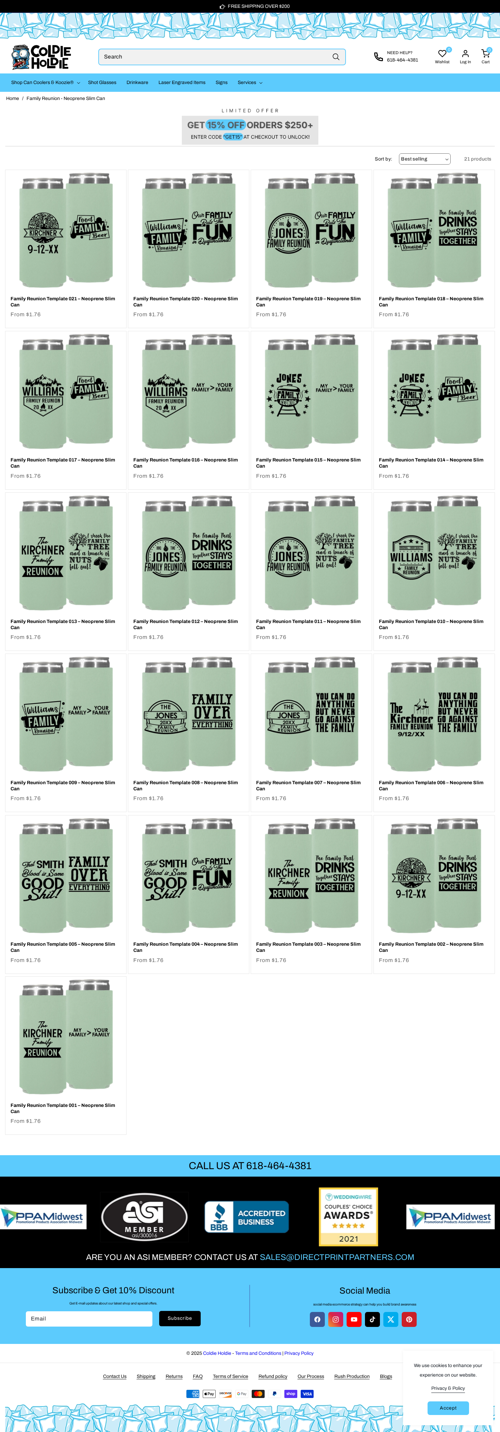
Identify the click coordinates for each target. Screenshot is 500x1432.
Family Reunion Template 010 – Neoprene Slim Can (431, 624)
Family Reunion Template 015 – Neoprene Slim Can (308, 463)
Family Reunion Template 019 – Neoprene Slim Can (308, 301)
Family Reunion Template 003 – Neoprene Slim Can (308, 947)
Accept (448, 1408)
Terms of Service (230, 1376)
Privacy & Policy (448, 1388)
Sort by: (383, 159)
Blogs (386, 1376)
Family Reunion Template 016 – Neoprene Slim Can (185, 463)
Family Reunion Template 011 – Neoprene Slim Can (308, 624)
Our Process (311, 1376)
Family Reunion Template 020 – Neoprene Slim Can (185, 301)
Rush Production (352, 1376)
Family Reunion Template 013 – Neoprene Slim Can (63, 624)
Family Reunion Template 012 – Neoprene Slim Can (185, 624)
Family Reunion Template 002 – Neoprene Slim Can (431, 947)
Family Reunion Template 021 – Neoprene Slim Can (63, 301)
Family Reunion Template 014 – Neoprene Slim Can (431, 463)
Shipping (146, 1376)
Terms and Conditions (258, 1353)
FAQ (198, 1376)
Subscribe (180, 1318)
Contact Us (115, 1376)
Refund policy (273, 1376)
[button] (44, 82)
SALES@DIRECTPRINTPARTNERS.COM (337, 1257)
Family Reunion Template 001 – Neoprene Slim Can (63, 1108)
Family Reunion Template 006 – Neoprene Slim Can (431, 785)
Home (12, 98)
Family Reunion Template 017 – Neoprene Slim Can (63, 463)
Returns (174, 1376)
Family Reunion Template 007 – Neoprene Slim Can (308, 785)
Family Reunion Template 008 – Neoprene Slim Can (185, 785)
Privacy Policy (299, 1353)
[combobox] (222, 57)
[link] (250, 125)
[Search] (336, 57)
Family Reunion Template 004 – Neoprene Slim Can (185, 947)
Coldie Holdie (217, 1353)
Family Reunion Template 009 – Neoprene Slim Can (63, 785)
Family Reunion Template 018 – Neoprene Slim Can (431, 301)
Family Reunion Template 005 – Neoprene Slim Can (63, 947)
